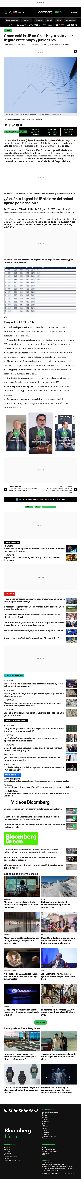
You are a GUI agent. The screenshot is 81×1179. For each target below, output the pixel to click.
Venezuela (45, 1121)
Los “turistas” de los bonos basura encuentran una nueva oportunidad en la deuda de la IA (30, 739)
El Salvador (45, 1134)
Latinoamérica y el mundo (50, 1112)
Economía (7, 1147)
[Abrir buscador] (10, 12)
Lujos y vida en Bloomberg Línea (22, 1028)
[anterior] (5, 489)
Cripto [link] (59, 20)
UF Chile (28, 507)
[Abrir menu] (6, 12)
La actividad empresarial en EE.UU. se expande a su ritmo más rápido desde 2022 (58, 1012)
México (44, 1116)
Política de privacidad (48, 1149)
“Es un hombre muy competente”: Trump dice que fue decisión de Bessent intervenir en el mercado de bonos (34, 623)
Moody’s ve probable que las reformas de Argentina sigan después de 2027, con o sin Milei (21, 940)
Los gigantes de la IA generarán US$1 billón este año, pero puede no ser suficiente (38, 787)
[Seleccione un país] (24, 12)
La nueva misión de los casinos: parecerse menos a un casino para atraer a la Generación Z (20, 1056)
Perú (43, 1125)
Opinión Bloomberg (12, 775)
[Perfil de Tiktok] (31, 1110)
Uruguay (44, 1130)
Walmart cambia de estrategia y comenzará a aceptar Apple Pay (33, 630)
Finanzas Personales (10, 1157)
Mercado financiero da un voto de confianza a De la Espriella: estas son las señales (21, 904)
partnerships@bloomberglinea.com (53, 1165)
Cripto (6, 1155)
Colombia (45, 1119)
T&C (43, 1155)
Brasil (44, 1114)
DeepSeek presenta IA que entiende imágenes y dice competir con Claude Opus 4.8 (21, 1012)
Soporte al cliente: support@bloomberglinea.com (57, 1168)
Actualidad (7, 1153)
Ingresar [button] (74, 12)
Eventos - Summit (47, 1163)
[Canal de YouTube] (16, 1110)
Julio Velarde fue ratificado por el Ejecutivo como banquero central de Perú (58, 976)
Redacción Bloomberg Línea (16, 119)
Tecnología (45, 1153)
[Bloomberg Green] (40, 839)
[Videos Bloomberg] (40, 802)
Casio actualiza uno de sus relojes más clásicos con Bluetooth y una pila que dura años (21, 1090)
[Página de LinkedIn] (26, 1110)
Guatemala (45, 1138)
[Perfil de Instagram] (21, 1110)
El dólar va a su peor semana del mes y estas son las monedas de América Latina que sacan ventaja (33, 704)
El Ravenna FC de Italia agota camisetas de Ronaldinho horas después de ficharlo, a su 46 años (56, 1090)
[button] (75, 51)
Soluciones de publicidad (50, 1170)
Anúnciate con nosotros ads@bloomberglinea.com (57, 1166)
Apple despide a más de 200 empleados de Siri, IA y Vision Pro (32, 638)
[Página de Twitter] (10, 1110)
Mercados (7, 1149)
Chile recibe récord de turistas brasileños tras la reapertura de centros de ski (23, 489)
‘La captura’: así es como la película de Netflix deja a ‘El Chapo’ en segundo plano (58, 1056)
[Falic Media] (74, 15)
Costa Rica (45, 1132)
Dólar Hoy (7, 1151)
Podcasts (7, 1158)
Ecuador (45, 1127)
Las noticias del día (49, 507)
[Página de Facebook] (5, 1110)
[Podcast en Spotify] (36, 1110)
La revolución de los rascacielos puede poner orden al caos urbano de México (36, 781)
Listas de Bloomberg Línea (12, 1160)
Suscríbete (45, 1147)
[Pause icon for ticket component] (5, 25)
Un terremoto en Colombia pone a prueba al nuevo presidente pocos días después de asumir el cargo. (32, 818)
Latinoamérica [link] (70, 20)
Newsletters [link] (26, 20)
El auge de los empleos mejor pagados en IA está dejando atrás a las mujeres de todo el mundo (58, 490)
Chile (8, 30)
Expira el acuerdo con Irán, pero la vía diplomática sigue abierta (33, 809)
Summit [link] (49, 20)
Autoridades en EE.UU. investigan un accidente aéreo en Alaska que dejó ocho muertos (20, 976)
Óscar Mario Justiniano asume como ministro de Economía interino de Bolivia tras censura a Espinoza (58, 940)
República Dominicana (49, 1136)
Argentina (45, 1118)
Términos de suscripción (49, 1151)
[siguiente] (75, 489)
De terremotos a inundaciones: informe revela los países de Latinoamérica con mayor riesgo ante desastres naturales (31, 850)
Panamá (44, 1129)
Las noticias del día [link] (12, 20)
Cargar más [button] (40, 1022)
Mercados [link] (39, 20)
